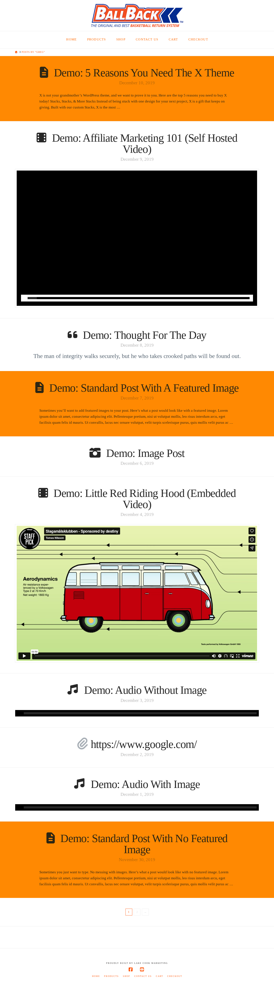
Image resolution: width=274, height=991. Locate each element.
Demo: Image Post (145, 453)
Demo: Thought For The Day (144, 335)
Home (96, 976)
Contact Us (143, 976)
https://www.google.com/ (144, 744)
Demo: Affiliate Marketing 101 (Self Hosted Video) (144, 143)
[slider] (138, 298)
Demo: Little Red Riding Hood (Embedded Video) (145, 498)
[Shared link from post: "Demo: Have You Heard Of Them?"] (82, 744)
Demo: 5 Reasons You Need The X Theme (144, 73)
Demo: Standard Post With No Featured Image (144, 844)
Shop (126, 976)
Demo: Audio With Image (145, 784)
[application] (137, 713)
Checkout (174, 976)
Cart (159, 976)
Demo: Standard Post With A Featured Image (144, 388)
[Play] (24, 298)
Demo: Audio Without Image (145, 690)
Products (111, 976)
